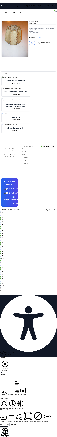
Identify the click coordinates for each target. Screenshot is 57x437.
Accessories (9, 13)
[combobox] (2, 253)
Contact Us (25, 163)
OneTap (9, 354)
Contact (52, 5)
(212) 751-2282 (9, 151)
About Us (24, 151)
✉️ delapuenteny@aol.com (13, 198)
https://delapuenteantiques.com (10, 161)
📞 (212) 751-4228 (11, 188)
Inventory (32, 5)
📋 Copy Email (17, 203)
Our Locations (25, 157)
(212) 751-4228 (9, 158)
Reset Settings (4, 426)
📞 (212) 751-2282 (11, 193)
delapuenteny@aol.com (9, 163)
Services (47, 5)
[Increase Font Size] (1, 355)
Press (37, 5)
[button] (5, 365)
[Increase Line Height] (1, 372)
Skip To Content (5, 424)
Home (25, 5)
